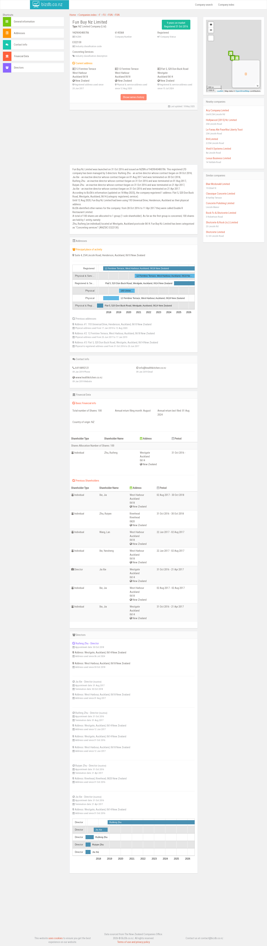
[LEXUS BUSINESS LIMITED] (231, 53)
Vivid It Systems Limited (218, 148)
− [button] (211, 30)
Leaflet (220, 90)
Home (73, 14)
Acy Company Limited (217, 110)
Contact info (20, 44)
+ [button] (211, 24)
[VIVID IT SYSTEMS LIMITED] (237, 58)
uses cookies (55, 938)
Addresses (19, 33)
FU (104, 14)
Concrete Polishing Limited (220, 203)
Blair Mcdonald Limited (218, 184)
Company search (204, 4)
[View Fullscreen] (211, 38)
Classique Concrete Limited (220, 193)
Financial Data (21, 56)
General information (24, 21)
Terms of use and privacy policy (133, 942)
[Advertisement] (33, 101)
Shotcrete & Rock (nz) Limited (222, 222)
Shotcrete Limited (215, 232)
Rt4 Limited (212, 139)
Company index (226, 4)
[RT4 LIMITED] (233, 58)
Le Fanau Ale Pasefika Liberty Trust (224, 129)
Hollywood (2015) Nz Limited (221, 120)
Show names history (133, 97)
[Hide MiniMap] (257, 85)
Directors (19, 67)
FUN (110, 14)
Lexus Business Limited (218, 158)
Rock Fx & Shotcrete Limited (221, 212)
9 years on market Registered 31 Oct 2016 (176, 24)
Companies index (87, 14)
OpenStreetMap (242, 90)
